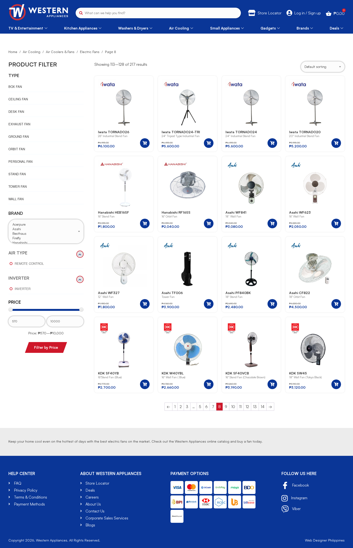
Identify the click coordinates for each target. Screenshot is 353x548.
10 (233, 406)
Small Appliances (225, 28)
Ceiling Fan (18, 99)
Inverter (22, 288)
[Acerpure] (46, 224)
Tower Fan (17, 186)
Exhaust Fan (19, 124)
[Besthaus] (46, 233)
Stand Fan (17, 174)
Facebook (300, 485)
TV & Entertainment (25, 28)
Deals (334, 28)
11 (240, 406)
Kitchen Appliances (80, 28)
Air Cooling (179, 28)
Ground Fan (18, 136)
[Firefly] (46, 238)
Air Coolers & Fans (60, 52)
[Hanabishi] (46, 243)
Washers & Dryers (133, 28)
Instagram (298, 497)
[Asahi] (46, 229)
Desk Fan (16, 111)
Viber (296, 508)
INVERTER (18, 278)
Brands (303, 28)
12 (247, 406)
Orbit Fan (16, 149)
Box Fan (15, 86)
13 (255, 406)
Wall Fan (16, 199)
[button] (145, 143)
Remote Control (29, 263)
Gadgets (268, 28)
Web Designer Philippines (325, 540)
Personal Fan (20, 161)
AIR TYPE (17, 253)
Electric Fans (89, 52)
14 (262, 406)
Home (12, 52)
